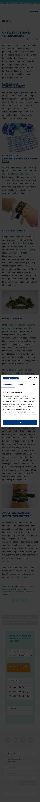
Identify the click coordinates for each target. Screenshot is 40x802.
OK (20, 422)
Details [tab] (21, 384)
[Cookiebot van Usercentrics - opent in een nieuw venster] (28, 378)
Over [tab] (33, 384)
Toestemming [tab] (8, 384)
